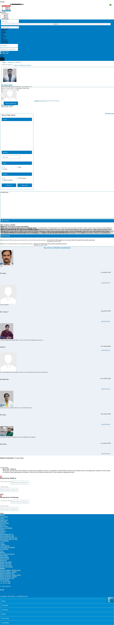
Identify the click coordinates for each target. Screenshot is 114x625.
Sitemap (2, 532)
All (4, 167)
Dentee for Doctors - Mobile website (10, 575)
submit (1, 494)
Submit (2, 513)
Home (4, 62)
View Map (42, 100)
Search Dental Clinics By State (8, 539)
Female (5, 169)
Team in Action (4, 523)
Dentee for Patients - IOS (7, 573)
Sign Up (6, 17)
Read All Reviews (105, 282)
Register (2, 544)
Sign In (6, 15)
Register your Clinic (5, 563)
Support (2, 529)
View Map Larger (109, 113)
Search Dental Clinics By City (8, 537)
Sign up (7, 9)
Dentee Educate (4, 559)
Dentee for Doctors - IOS (7, 578)
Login (2, 542)
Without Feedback (8, 180)
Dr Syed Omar (14, 4)
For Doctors (5, 18)
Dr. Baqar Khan (7, 85)
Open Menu (3, 12)
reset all (9, 185)
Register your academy (6, 566)
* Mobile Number (4, 486)
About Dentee (4, 517)
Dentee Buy (3, 560)
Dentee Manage (4, 557)
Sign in (7, 7)
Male (20, 167)
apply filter (25, 185)
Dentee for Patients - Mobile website (10, 570)
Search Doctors (4, 545)
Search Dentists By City (7, 534)
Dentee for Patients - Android (8, 572)
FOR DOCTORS (6, 10)
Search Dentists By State (7, 536)
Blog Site (2, 524)
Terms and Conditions (6, 528)
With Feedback (22, 178)
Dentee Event (4, 520)
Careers (2, 518)
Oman (112, 601)
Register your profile (6, 562)
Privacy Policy (4, 526)
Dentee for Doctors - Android (8, 576)
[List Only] (2, 59)
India (112, 600)
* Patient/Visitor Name (5, 481)
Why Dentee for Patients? (7, 547)
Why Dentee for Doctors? (7, 554)
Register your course (6, 565)
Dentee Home (4, 555)
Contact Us (3, 531)
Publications (3, 521)
